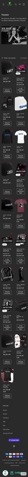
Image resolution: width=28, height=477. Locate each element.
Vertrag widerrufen (8, 433)
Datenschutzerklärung (9, 463)
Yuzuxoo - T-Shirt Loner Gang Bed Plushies (20, 216)
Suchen (5, 410)
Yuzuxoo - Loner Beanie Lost (6, 79)
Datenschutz (6, 429)
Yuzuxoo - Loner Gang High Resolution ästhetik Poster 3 (7, 250)
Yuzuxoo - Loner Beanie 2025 (6, 180)
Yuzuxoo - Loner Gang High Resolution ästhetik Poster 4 (20, 180)
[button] (4, 4)
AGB (4, 421)
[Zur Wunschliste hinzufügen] (11, 62)
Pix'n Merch (8, 460)
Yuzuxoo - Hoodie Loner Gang (6, 114)
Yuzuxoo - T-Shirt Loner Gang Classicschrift (6, 386)
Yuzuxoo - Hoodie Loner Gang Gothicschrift (20, 352)
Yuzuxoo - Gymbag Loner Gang (6, 285)
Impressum (6, 418)
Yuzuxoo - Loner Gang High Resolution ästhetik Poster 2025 (20, 79)
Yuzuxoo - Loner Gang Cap (7, 216)
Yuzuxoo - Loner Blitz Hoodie (7, 147)
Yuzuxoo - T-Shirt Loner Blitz (20, 147)
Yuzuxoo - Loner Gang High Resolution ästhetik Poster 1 (7, 316)
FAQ (4, 425)
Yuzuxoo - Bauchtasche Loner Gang (20, 316)
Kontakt (5, 414)
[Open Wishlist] (20, 4)
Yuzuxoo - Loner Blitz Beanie (20, 114)
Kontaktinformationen (14, 465)
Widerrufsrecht (22, 463)
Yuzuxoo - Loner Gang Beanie (7, 352)
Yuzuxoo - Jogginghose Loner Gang (21, 285)
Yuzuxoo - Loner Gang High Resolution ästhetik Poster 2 (20, 250)
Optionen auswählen (7, 90)
